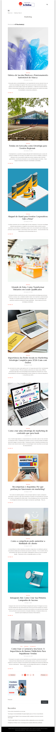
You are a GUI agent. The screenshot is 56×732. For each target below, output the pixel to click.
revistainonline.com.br (25, 728)
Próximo (43, 675)
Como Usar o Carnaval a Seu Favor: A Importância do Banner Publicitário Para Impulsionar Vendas (28, 651)
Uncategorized (33, 646)
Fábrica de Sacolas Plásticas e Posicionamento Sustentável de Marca (28, 76)
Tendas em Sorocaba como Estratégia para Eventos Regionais (28, 147)
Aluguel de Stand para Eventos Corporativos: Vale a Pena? (28, 217)
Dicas (21, 646)
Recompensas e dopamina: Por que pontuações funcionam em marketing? (28, 488)
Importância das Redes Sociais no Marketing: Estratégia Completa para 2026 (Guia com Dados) (28, 360)
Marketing (28, 72)
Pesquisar (10, 699)
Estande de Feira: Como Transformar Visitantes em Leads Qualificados (28, 288)
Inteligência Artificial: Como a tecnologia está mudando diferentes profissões (25, 722)
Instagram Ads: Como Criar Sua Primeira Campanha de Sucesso (28, 599)
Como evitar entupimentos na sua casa (16, 711)
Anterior (13, 675)
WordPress (38, 730)
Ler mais (9, 92)
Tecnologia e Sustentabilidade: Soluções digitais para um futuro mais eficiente (25, 713)
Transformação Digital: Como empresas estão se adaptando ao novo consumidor (26, 720)
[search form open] (47, 4)
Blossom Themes (25, 730)
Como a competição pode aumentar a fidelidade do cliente (28, 542)
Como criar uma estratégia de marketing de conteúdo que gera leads (28, 432)
